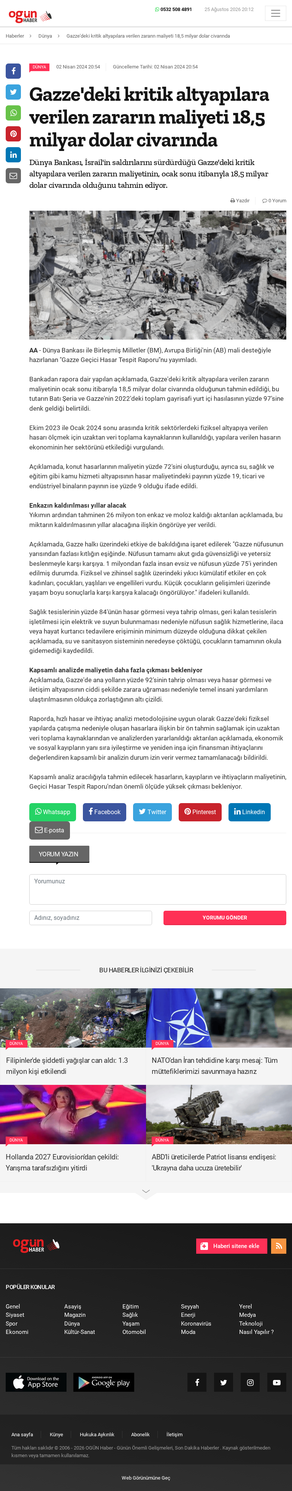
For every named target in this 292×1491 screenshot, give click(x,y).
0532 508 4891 (175, 9)
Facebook (107, 812)
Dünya (39, 67)
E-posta (53, 830)
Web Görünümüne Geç (146, 1478)
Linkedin (253, 812)
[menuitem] (29, 1306)
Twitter (156, 812)
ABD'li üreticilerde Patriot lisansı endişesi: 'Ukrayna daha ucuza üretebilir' (214, 1162)
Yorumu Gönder (225, 918)
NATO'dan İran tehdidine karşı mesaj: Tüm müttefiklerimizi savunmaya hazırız (215, 1066)
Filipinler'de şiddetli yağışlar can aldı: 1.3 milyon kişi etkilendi (67, 1066)
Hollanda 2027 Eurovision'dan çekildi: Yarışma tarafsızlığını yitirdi (62, 1162)
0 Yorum (276, 200)
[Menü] (275, 13)
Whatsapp (55, 812)
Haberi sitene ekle (235, 1246)
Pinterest (203, 812)
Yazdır (242, 200)
